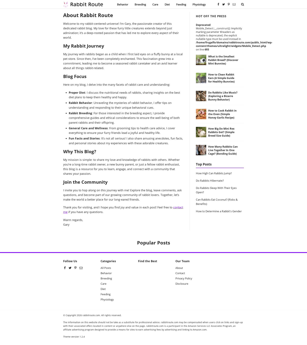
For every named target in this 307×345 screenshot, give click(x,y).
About (179, 268)
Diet (167, 4)
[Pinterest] (229, 4)
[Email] (234, 4)
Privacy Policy (183, 278)
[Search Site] (242, 4)
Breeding (140, 4)
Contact (180, 273)
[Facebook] (218, 4)
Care (155, 4)
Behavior (122, 4)
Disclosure (181, 283)
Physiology (199, 4)
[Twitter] (224, 4)
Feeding (181, 4)
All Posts (106, 268)
